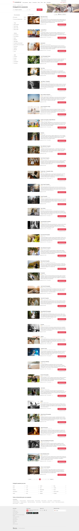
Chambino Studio (44, 348)
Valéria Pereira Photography (46, 414)
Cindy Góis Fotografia (45, 298)
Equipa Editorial (15, 521)
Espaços (30, 2)
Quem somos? (15, 520)
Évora (27, 491)
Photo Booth (16, 46)
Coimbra (55, 487)
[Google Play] (35, 513)
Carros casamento (50, 500)
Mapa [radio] (64, 14)
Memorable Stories (44, 16)
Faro (27, 487)
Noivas (39, 2)
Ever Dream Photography (45, 234)
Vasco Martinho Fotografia (45, 146)
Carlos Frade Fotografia (45, 184)
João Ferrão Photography (45, 286)
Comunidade (49, 2)
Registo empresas (15, 519)
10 (48, 479)
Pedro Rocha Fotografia (45, 261)
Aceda (61, 2)
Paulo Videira (43, 208)
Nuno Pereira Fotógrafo (45, 158)
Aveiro (14, 487)
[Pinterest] (44, 510)
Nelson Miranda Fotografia (45, 247)
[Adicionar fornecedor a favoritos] (38, 17)
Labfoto (42, 336)
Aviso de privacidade (15, 512)
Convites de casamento (23, 500)
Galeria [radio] (60, 14)
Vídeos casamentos (37, 500)
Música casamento (44, 500)
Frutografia (43, 273)
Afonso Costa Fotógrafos (45, 467)
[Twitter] (42, 510)
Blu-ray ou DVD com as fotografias (19, 44)
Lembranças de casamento (30, 500)
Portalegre (55, 493)
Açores (55, 489)
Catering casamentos (15, 500)
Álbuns (15, 38)
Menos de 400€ (16, 24)
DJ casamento (21, 503)
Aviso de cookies (15, 513)
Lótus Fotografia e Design (45, 106)
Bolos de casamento (15, 503)
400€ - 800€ (16, 26)
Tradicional (15, 56)
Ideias (45, 2)
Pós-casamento (16, 36)
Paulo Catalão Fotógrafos (45, 94)
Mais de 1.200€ (16, 29)
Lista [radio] (56, 14)
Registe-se (64, 2)
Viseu (27, 489)
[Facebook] (41, 510)
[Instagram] (46, 510)
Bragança (41, 493)
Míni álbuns (15, 39)
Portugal (57, 510)
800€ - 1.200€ (16, 27)
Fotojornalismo (16, 61)
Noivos (42, 2)
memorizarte (43, 43)
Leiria (40, 487)
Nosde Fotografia (44, 196)
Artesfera (42, 132)
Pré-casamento (16, 34)
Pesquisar (39, 9)
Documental (15, 63)
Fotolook (42, 324)
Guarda (14, 493)
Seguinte (51, 479)
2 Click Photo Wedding (45, 361)
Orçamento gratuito (62, 24)
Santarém (14, 489)
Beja (27, 493)
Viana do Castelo (56, 491)
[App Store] (29, 513)
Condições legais (15, 511)
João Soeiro (43, 388)
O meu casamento (25, 2)
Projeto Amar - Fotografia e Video (47, 171)
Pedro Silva (43, 68)
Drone (15, 51)
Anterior (30, 479)
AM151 (42, 401)
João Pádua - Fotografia (45, 81)
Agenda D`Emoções (44, 427)
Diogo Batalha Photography (46, 311)
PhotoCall (15, 49)
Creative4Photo (43, 29)
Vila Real (41, 491)
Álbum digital (16, 41)
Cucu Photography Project (45, 56)
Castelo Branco (15, 491)
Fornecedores (34, 2)
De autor (15, 58)
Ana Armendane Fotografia (46, 221)
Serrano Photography (45, 374)
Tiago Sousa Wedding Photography (47, 440)
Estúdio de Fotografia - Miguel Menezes (48, 119)
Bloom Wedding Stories (45, 453)
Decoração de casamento (56, 500)
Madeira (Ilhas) (42, 489)
